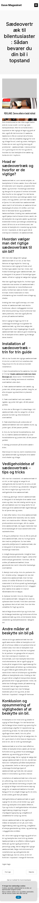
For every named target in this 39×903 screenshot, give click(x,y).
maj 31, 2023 (25, 101)
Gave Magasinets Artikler (10, 101)
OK (18, 897)
